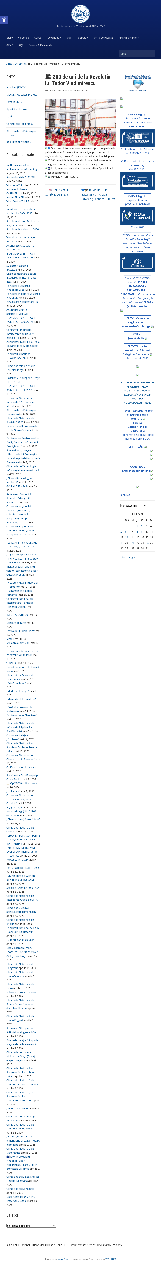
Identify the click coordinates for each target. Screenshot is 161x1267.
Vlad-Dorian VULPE (17, 201)
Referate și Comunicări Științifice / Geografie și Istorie (19, 498)
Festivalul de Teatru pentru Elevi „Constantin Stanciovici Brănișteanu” (22, 442)
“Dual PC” (12, 663)
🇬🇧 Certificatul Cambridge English (57, 192)
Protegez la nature (17, 859)
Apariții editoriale (16, 109)
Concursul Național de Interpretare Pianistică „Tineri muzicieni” (19, 602)
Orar (69, 37)
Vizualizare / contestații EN (22, 301)
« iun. (123, 557)
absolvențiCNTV (16, 87)
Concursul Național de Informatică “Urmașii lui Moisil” (20, 402)
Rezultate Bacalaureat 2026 (22, 229)
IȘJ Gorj (10, 116)
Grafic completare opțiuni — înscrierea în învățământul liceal (22, 277)
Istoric (9, 37)
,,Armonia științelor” (18, 643)
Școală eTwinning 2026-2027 (23, 888)
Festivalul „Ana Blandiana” (21, 715)
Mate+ (10, 639)
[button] (4, 20)
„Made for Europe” (17, 1108)
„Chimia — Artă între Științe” (23, 819)
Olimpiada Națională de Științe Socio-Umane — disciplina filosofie (20, 1004)
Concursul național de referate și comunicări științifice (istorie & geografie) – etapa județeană (19, 514)
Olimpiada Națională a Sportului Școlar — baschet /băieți (22, 747)
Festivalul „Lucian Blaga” (20, 631)
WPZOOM (110, 1258)
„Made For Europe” (17, 691)
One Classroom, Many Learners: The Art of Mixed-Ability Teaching (22, 952)
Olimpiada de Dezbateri (20, 1188)
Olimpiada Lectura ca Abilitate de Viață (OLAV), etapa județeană (21, 1056)
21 (132, 543)
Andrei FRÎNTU (15, 197)
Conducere (23, 37)
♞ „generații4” (14, 807)
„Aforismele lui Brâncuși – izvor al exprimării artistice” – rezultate (22, 851)
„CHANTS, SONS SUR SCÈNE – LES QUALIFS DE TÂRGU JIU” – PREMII (23, 839)
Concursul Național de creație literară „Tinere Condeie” (19, 799)
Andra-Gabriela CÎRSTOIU (21, 177)
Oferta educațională (103, 37)
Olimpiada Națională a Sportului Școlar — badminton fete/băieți (19, 1096)
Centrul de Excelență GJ (20, 123)
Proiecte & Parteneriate (40, 45)
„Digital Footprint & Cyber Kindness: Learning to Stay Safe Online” (22, 558)
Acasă (9, 63)
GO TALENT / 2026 (17, 486)
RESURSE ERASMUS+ (18, 142)
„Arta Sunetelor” (16, 683)
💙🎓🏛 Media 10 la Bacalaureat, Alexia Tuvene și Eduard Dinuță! (98, 196)
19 (121, 543)
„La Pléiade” (13, 791)
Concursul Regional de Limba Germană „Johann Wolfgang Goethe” (20, 530)
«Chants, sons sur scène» (21, 992)
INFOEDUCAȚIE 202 (17, 614)
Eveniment (20, 63)
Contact (38, 37)
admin (56, 90)
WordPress (63, 1258)
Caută (150, 53)
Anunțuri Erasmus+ (128, 37)
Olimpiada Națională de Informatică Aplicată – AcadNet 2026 (20, 727)
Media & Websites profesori (22, 94)
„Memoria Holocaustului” (21, 699)
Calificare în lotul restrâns (21, 767)
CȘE (21, 45)
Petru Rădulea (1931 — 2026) (23, 867)
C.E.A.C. (10, 45)
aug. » (131, 557)
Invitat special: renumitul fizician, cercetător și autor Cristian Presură (22, 570)
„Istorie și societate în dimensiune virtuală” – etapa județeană (23, 1140)
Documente (53, 37)
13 (126, 537)
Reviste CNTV (14, 102)
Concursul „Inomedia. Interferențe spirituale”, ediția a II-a (20, 334)
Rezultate (81, 37)
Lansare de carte (16, 622)
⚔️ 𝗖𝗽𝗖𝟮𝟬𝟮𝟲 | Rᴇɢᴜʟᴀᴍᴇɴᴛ (22, 783)
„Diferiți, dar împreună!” (20, 940)
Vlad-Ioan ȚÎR (14, 185)
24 (147, 543)
